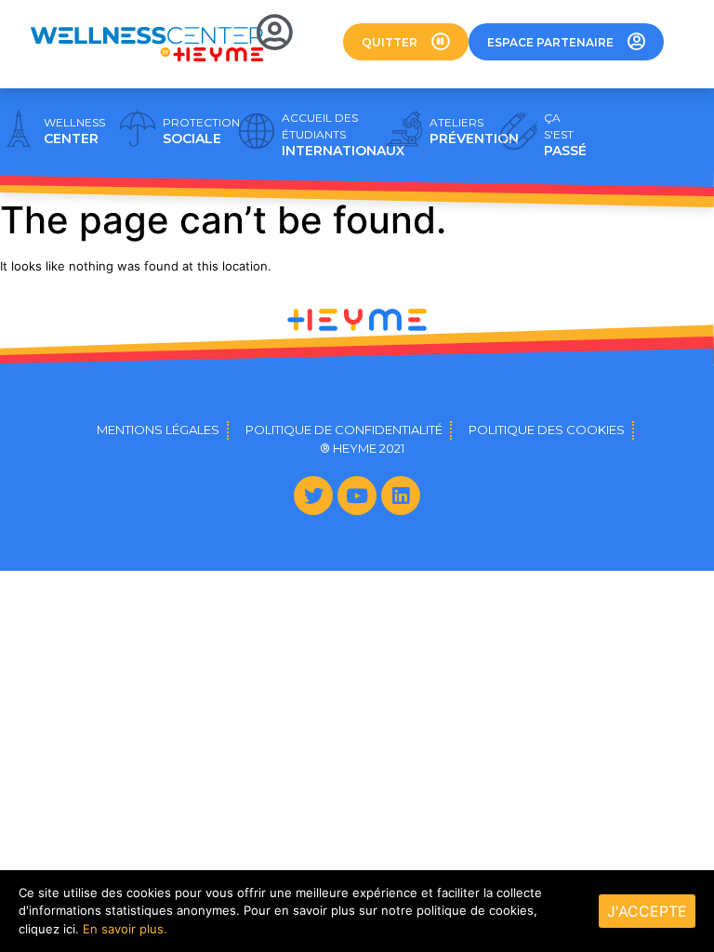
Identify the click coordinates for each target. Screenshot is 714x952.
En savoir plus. (125, 928)
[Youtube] (357, 495)
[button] (406, 41)
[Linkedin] (400, 495)
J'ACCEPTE (647, 911)
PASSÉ (565, 135)
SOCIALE (201, 131)
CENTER (74, 131)
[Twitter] (313, 495)
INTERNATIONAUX (343, 135)
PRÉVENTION (474, 131)
